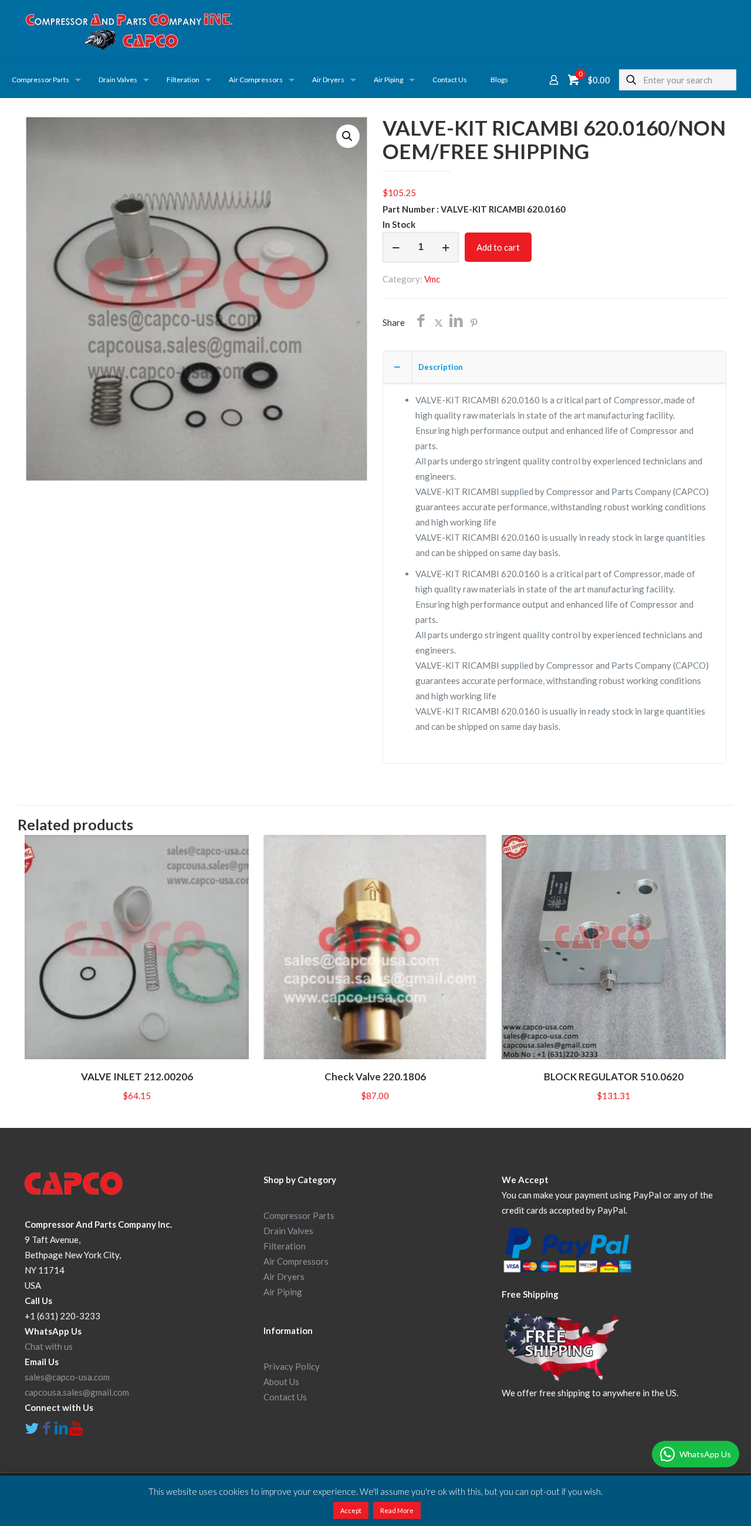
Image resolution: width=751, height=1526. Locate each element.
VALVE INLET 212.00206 (137, 1076)
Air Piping (282, 1291)
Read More (397, 1510)
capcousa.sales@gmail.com (77, 1392)
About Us (281, 1381)
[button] (348, 136)
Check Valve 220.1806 (375, 1076)
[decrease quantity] (395, 247)
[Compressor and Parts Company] (129, 31)
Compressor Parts (298, 1215)
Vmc (432, 279)
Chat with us (49, 1346)
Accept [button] (350, 1510)
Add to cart (498, 247)
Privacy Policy (291, 1366)
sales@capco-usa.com (67, 1377)
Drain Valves (288, 1230)
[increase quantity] (445, 247)
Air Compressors (296, 1261)
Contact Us (285, 1397)
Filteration (284, 1246)
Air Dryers (284, 1276)
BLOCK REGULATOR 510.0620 (614, 1076)
